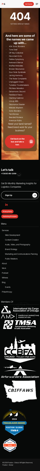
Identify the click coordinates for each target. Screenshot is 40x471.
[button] (37, 4)
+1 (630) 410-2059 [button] (8, 174)
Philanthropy (7, 292)
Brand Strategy (11, 249)
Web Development (12, 235)
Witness (5, 278)
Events (7, 287)
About (4, 263)
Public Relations (11, 259)
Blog (3, 282)
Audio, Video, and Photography (17, 245)
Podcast (5, 273)
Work (4, 268)
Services (5, 230)
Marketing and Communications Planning (21, 254)
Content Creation (12, 240)
